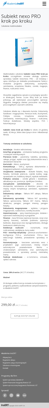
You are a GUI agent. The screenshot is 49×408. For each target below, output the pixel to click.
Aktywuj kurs (7, 357)
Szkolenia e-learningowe (11, 365)
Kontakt (5, 368)
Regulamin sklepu (9, 360)
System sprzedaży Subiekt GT (13, 380)
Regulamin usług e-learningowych (14, 363)
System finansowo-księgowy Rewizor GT (17, 383)
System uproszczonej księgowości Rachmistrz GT (20, 385)
